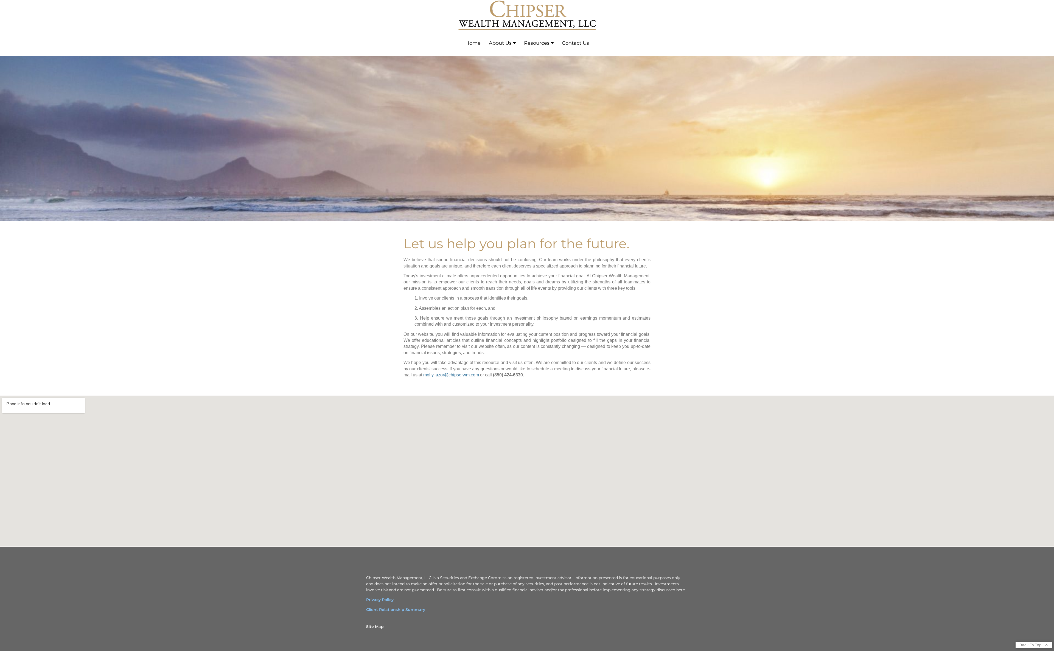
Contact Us (575, 43)
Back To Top (1031, 645)
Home (473, 43)
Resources (537, 43)
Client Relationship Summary (395, 609)
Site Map (375, 626)
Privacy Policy (380, 599)
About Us (500, 43)
